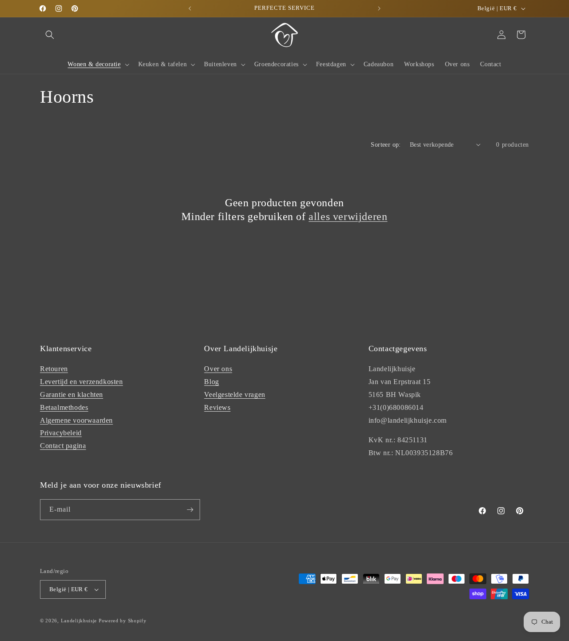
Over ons (218, 369)
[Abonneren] (190, 509)
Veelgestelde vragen (234, 394)
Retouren (54, 369)
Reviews (217, 407)
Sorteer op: (386, 144)
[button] (50, 34)
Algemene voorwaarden (76, 420)
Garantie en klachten (71, 394)
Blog (211, 381)
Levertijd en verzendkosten (81, 381)
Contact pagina (63, 445)
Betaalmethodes (64, 407)
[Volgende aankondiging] (379, 8)
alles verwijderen (348, 216)
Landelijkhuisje (79, 620)
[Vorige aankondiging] (190, 8)
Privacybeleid (61, 433)
